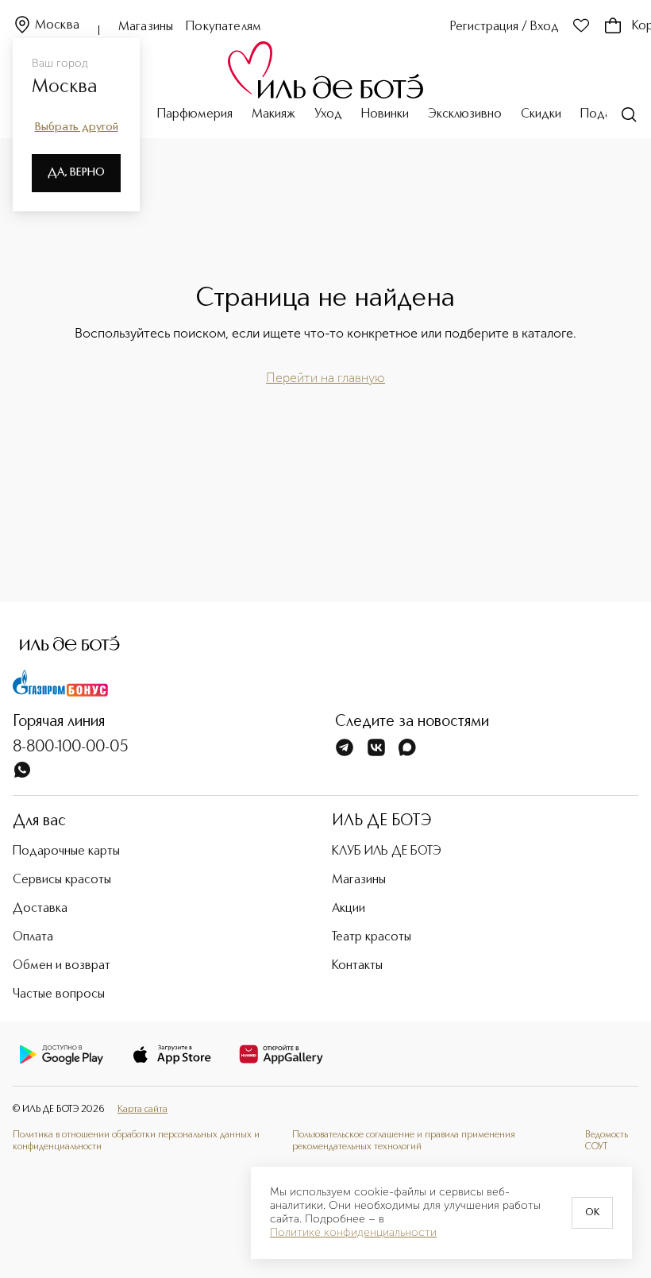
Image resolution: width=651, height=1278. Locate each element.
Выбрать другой (76, 127)
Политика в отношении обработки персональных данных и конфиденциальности (136, 1141)
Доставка (40, 908)
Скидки (541, 114)
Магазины (145, 27)
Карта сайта (142, 1109)
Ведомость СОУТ (606, 1141)
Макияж (273, 114)
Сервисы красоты (62, 880)
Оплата (33, 937)
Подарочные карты (66, 851)
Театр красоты (371, 937)
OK (592, 1213)
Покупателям (223, 27)
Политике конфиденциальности (353, 1232)
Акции (348, 908)
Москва (57, 25)
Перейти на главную (325, 377)
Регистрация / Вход (504, 27)
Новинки (385, 114)
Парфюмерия (195, 114)
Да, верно (76, 172)
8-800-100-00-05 (71, 747)
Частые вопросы (59, 994)
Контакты (357, 965)
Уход (328, 114)
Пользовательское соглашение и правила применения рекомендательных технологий (403, 1141)
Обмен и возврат (61, 965)
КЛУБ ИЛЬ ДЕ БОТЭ (386, 851)
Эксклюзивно (465, 114)
